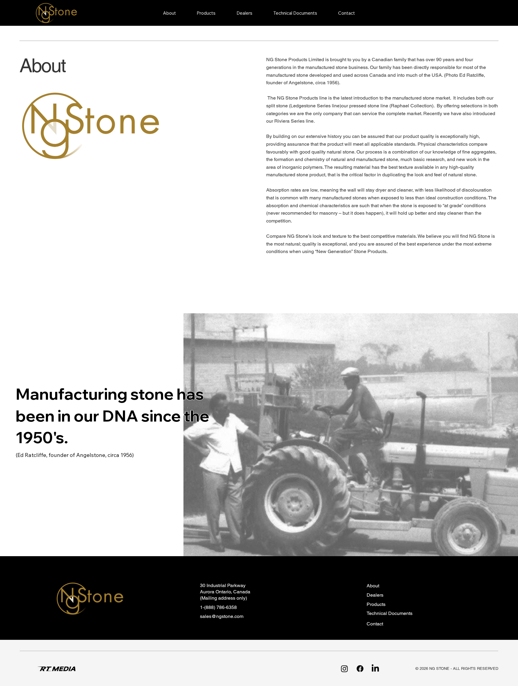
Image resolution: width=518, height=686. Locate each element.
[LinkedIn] (375, 668)
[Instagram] (344, 668)
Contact (375, 624)
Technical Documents (389, 613)
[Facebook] (360, 668)
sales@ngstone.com (221, 616)
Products (376, 604)
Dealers (375, 595)
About (373, 586)
